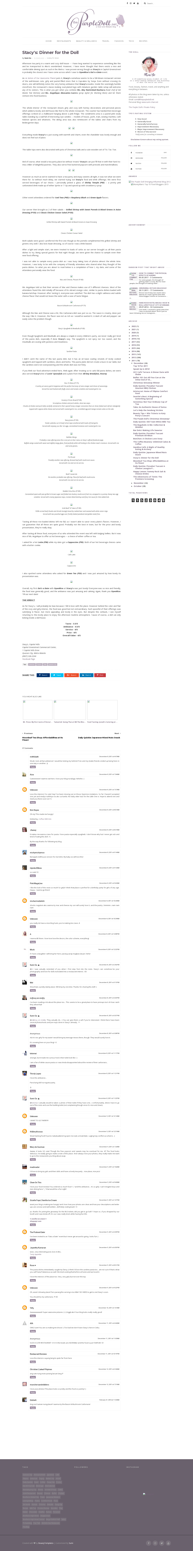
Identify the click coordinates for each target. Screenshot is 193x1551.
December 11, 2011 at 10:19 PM (108, 1354)
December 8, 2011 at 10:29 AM (109, 919)
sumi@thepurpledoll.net (144, 99)
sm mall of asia (50, 1490)
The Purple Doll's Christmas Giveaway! (151, 418)
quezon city (52, 664)
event (36, 1482)
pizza (56, 1501)
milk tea (33, 1508)
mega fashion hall (53, 1519)
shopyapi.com (35, 1221)
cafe (57, 1475)
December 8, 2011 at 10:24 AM (109, 901)
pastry (37, 1501)
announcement (39, 1475)
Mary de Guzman (37, 1147)
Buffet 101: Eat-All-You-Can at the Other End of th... (149, 378)
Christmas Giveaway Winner (146, 382)
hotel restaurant (29, 1493)
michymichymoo (37, 853)
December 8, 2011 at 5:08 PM (109, 1033)
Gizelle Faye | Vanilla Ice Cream (43, 1200)
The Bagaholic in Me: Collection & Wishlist (149, 426)
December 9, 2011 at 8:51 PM (109, 1265)
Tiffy (32, 1308)
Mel (31, 983)
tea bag (26, 1527)
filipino (39, 664)
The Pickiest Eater (37, 1232)
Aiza (32, 775)
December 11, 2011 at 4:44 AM (109, 1323)
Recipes (143, 41)
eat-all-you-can (28, 1486)
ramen (48, 1512)
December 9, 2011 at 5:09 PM (109, 1232)
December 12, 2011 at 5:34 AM (109, 1369)
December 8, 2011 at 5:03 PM (109, 998)
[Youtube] (138, 3)
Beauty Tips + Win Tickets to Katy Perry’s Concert (149, 414)
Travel (105, 41)
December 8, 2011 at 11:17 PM (108, 1053)
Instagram (151, 158)
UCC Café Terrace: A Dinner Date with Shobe (151, 373)
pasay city (50, 1482)
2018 (134, 338)
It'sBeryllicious (36, 1132)
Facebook (151, 152)
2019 (134, 335)
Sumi (71, 1543)
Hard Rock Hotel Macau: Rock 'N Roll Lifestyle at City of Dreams (154, 304)
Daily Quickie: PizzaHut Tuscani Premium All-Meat (148, 434)
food (45, 664)
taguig (41, 1478)
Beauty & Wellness (86, 41)
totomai (33, 1053)
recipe (25, 1508)
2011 (134, 360)
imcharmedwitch (37, 901)
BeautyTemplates (45, 1543)
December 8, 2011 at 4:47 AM (109, 756)
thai (60, 1508)
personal (56, 1512)
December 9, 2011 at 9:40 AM (109, 1182)
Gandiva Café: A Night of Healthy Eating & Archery (149, 448)
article (58, 1478)
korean (34, 1504)
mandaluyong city (29, 1490)
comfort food (46, 1501)
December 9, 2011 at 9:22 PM (109, 1288)
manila (40, 1490)
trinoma (42, 1504)
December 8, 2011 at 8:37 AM (109, 830)
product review (43, 1508)
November (139, 483)
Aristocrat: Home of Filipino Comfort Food (150, 392)
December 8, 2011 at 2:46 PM (109, 965)
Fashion (119, 41)
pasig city (58, 1504)
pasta (42, 1497)
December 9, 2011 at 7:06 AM (109, 1167)
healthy (41, 1512)
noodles (54, 1508)
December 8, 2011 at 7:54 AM (109, 774)
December (139, 363)
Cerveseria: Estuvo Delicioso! (153, 288)
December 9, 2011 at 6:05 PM (109, 1247)
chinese (47, 1493)
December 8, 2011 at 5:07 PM (109, 1015)
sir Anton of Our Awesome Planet (40, 78)
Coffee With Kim (45, 819)
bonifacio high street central (33, 1519)
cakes (60, 1490)
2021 (134, 329)
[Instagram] (130, 3)
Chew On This (35, 1182)
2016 (134, 345)
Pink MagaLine (36, 883)
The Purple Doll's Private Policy (142, 107)
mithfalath (34, 757)
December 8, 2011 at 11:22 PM (108, 1098)
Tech (131, 41)
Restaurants (64, 41)
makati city (50, 1478)
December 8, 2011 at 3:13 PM (109, 982)
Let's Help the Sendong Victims (148, 410)
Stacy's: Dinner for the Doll (146, 457)
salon (64, 1519)
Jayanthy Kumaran (38, 1248)
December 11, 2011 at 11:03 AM (108, 1338)
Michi (32, 950)
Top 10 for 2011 (140, 366)
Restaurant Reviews (38, 1354)
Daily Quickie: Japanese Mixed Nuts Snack (150, 453)
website (50, 1504)
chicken (61, 1493)
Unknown (34, 790)
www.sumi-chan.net (150, 102)
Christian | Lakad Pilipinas (41, 1369)
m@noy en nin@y (37, 998)
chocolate (33, 1512)
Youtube (151, 169)
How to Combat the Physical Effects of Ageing (153, 274)
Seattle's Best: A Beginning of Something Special (147, 397)
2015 (134, 348)
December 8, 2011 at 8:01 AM (109, 810)
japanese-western (53, 1497)
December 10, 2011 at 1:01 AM (109, 1308)
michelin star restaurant (50, 1523)
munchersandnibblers (39, 1385)
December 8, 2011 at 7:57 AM (109, 790)
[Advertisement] (71, 688)
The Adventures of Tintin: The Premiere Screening (147, 477)
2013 (134, 354)
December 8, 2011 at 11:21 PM (108, 1073)
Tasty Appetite (35, 1254)
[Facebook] (127, 3)
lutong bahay (28, 1501)
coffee (42, 1482)
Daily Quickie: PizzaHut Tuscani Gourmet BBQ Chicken (148, 387)
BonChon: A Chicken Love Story (147, 438)
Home (49, 41)
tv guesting (27, 1523)
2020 (134, 332)
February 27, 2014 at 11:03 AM (109, 1400)
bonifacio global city (31, 1497)
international (50, 1486)
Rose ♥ (33, 1265)
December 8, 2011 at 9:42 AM (109, 883)
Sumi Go (33, 965)
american (32, 664)
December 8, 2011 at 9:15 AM (109, 868)
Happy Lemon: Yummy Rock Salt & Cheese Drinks (149, 472)
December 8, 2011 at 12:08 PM (108, 934)
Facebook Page (28, 659)
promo (58, 1482)
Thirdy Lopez (35, 1074)
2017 (134, 342)
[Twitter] (134, 3)
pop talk (36, 1523)
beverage (39, 1486)
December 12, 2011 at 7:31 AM (109, 1384)
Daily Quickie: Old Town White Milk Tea (151, 421)
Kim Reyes (34, 810)
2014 (134, 351)
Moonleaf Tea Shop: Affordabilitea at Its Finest (150, 462)
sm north (26, 1504)
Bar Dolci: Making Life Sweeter (147, 430)
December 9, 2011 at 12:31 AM (109, 1131)
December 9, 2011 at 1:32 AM (109, 1147)
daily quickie (28, 1482)
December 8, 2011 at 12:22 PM (108, 949)
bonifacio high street (31, 1516)
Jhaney (33, 830)
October (138, 486)
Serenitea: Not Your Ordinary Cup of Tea (150, 403)
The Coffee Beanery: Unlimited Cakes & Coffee (151, 443)
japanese (50, 1475)
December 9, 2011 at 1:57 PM (109, 1200)
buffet (54, 1493)
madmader (35, 1167)
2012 (134, 357)
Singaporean (45, 1516)
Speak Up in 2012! (141, 369)
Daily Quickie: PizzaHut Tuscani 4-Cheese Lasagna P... (149, 467)
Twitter (151, 163)
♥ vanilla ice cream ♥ (38, 1219)
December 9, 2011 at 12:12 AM (109, 1116)
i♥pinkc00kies (36, 868)
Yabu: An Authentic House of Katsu (149, 407)
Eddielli (33, 1400)
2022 (134, 326)
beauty (39, 1493)
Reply (33, 767)
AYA (31, 1323)
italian (25, 1512)
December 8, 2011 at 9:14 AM (109, 852)
